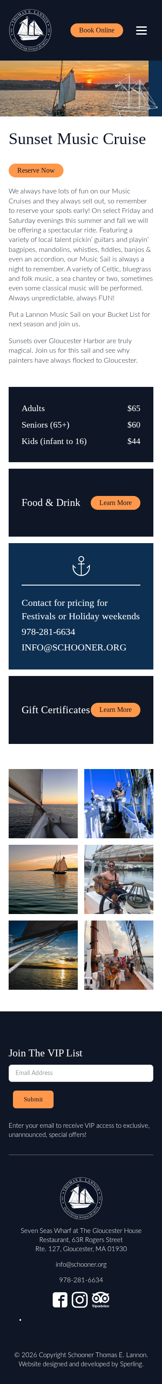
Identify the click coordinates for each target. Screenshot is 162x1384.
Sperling (131, 1364)
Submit (33, 1099)
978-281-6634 (48, 631)
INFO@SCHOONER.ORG (74, 647)
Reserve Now (36, 170)
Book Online (96, 30)
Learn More (115, 502)
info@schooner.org (81, 1265)
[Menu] (141, 30)
